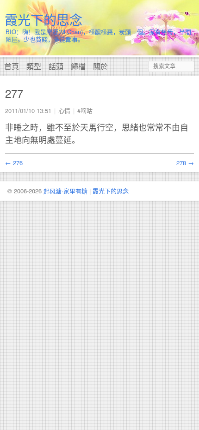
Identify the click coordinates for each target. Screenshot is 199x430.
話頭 (56, 66)
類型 (33, 66)
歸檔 (78, 66)
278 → (185, 162)
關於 (100, 66)
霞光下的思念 (43, 19)
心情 (64, 110)
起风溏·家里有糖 (65, 190)
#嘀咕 (85, 110)
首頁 (11, 66)
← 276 (14, 162)
